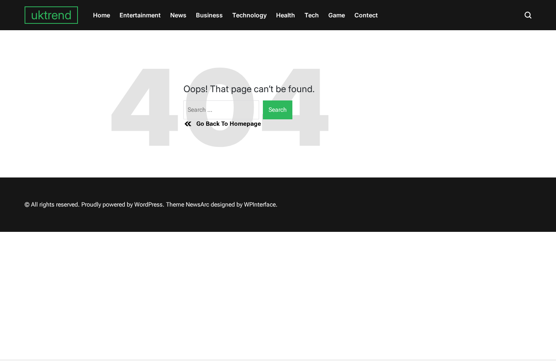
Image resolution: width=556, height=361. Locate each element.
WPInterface (260, 204)
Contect (366, 15)
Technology (249, 15)
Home (101, 15)
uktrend (51, 15)
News (178, 15)
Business (209, 15)
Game (336, 15)
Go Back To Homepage (228, 123)
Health (285, 15)
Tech (311, 15)
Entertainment (140, 15)
